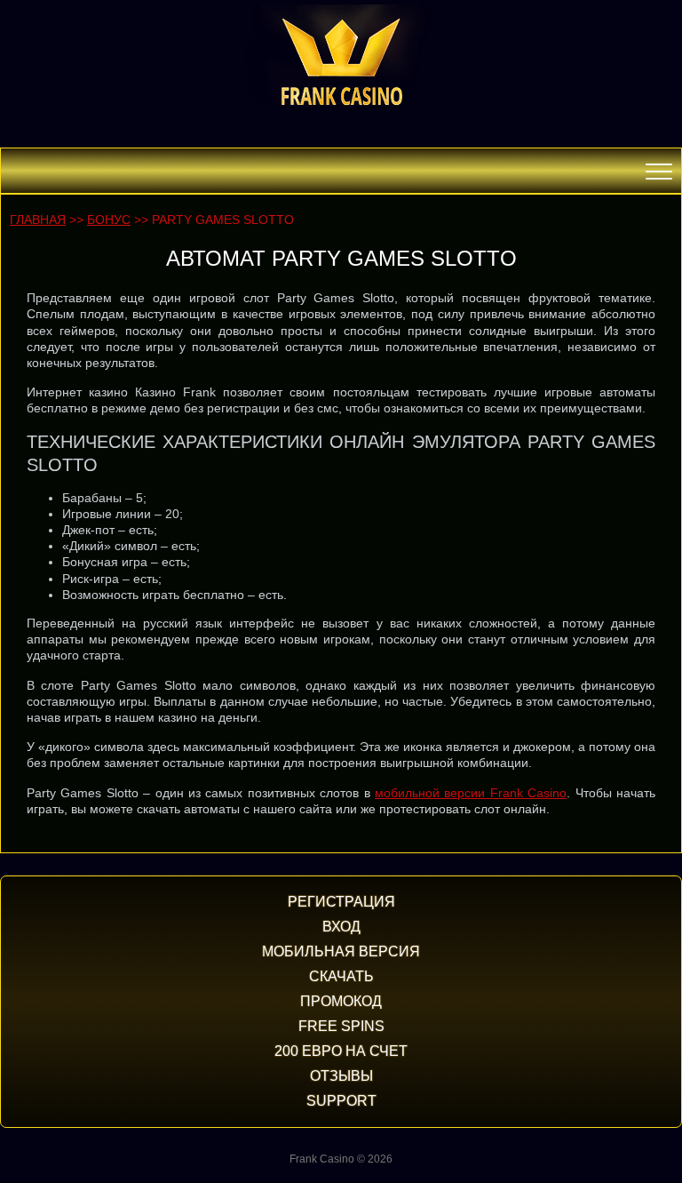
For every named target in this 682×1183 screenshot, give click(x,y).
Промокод (341, 1001)
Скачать (341, 976)
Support (341, 1100)
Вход (341, 926)
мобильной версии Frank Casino (471, 793)
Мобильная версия (341, 951)
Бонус (109, 219)
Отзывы (341, 1075)
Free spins (341, 1026)
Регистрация (341, 901)
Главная (38, 219)
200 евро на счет (341, 1051)
